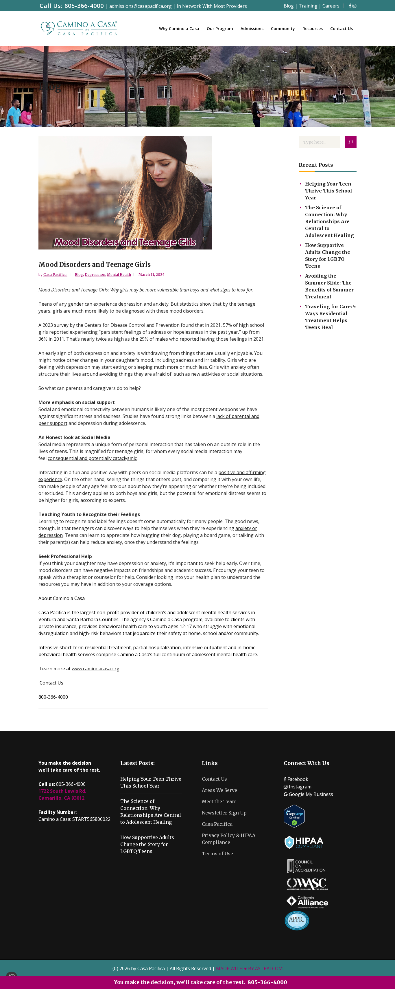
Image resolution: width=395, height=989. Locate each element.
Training (308, 6)
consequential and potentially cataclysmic (92, 458)
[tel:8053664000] (350, 5)
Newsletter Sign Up (224, 813)
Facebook (297, 779)
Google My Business (310, 794)
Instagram (299, 787)
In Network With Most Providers (212, 6)
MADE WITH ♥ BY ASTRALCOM (249, 968)
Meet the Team (219, 801)
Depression (95, 274)
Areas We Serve (219, 790)
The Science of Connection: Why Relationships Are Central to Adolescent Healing (329, 221)
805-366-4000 (84, 6)
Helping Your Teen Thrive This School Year (328, 191)
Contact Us (214, 779)
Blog (289, 6)
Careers (330, 6)
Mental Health (119, 274)
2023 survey (56, 325)
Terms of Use (217, 853)
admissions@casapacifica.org (141, 6)
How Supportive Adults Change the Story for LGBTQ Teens (147, 844)
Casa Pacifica (55, 274)
